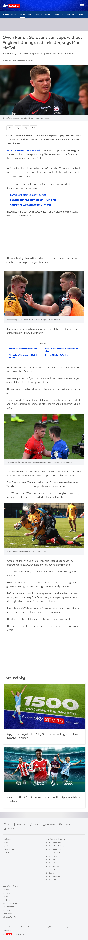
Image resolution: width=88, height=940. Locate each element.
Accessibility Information (68, 927)
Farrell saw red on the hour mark (23, 150)
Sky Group (6, 900)
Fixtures (39, 14)
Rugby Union (9, 14)
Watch (30, 14)
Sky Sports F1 (51, 859)
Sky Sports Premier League (56, 846)
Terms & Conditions (10, 927)
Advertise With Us (9, 917)
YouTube (66, 824)
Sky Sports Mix (51, 880)
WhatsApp (12, 829)
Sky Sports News (52, 870)
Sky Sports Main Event (54, 842)
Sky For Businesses (10, 903)
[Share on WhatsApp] (25, 127)
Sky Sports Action (52, 866)
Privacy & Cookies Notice (30, 927)
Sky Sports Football (53, 849)
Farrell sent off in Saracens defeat (28, 194)
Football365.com (9, 853)
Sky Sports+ (50, 873)
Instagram (51, 824)
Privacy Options (49, 927)
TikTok (36, 824)
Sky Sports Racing (53, 876)
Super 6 (5, 846)
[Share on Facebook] (9, 127)
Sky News (6, 893)
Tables (57, 14)
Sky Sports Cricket (53, 853)
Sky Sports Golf (52, 856)
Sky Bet (5, 842)
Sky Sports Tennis (52, 863)
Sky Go (5, 896)
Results (48, 14)
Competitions (68, 14)
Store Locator (8, 913)
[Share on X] (17, 127)
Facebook (21, 824)
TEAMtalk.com (8, 849)
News (22, 14)
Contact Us (7, 930)
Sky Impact (7, 910)
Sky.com (6, 889)
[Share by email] (33, 127)
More (81, 14)
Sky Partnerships (9, 906)
